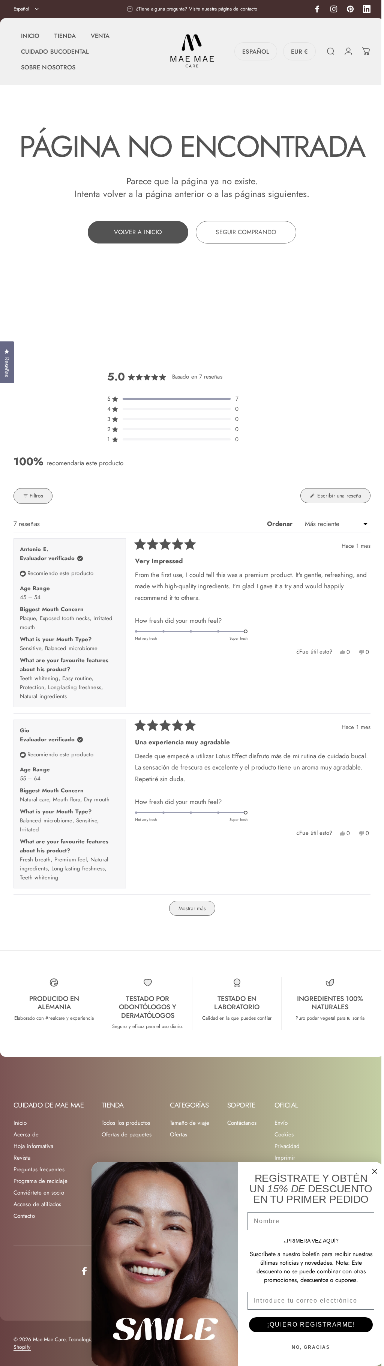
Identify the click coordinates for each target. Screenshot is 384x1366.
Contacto (24, 1249)
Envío (281, 1156)
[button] (172, 432)
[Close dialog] (372, 1171)
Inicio (20, 1156)
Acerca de (26, 1167)
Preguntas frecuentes (39, 1202)
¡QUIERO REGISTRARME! (308, 1324)
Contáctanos (241, 1156)
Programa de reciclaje (41, 1214)
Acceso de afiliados (38, 1237)
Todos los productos (126, 1156)
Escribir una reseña (340, 530)
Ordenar (278, 556)
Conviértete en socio (39, 1225)
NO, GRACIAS (308, 1347)
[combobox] (27, 9)
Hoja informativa (33, 1179)
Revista (22, 1191)
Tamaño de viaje (189, 1156)
